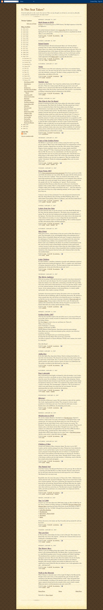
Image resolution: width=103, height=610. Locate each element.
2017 (24, 37)
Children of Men (28, 113)
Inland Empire (27, 84)
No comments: (56, 35)
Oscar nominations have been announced (53, 173)
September (27, 64)
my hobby (64, 159)
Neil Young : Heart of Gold (47, 513)
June (25, 70)
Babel (41, 517)
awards (43, 201)
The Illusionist (68, 418)
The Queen (43, 515)
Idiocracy (26, 109)
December (26, 58)
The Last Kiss (27, 119)
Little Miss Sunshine (45, 510)
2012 (24, 46)
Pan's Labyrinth (27, 108)
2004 (24, 128)
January (26, 80)
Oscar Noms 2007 (28, 94)
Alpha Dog (26, 106)
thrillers (43, 94)
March (26, 76)
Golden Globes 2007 (29, 104)
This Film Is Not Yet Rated (30, 89)
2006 (24, 124)
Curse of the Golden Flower (28, 92)
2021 (24, 29)
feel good (48, 77)
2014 (24, 43)
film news (49, 201)
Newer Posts (41, 591)
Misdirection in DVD (29, 111)
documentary (45, 134)
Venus (25, 85)
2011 (24, 48)
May (25, 72)
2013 (24, 44)
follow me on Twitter (31, 23)
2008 (24, 54)
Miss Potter (26, 98)
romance (57, 494)
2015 (24, 40)
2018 (24, 35)
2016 (24, 39)
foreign (47, 164)
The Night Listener (75, 432)
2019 (24, 33)
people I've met (52, 60)
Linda (25, 133)
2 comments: (56, 76)
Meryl (45, 322)
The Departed (43, 512)
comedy (44, 409)
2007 (24, 56)
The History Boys (28, 121)
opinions (54, 201)
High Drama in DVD (29, 82)
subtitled (53, 164)
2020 (24, 31)
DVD (43, 37)
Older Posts (79, 591)
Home (60, 591)
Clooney (40, 327)
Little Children (27, 100)
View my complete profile (27, 136)
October (26, 62)
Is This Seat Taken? (32, 9)
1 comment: (56, 163)
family (48, 587)
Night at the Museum (29, 122)
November (27, 60)
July (25, 68)
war (56, 164)
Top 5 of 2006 (27, 117)
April (25, 74)
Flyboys (40, 24)
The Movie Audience (29, 102)
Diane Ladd (55, 56)
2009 (24, 52)
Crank (64, 434)
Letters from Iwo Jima (29, 96)
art (42, 60)
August (26, 66)
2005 (24, 126)
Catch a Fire (62, 30)
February (26, 78)
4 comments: (56, 346)
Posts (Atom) (49, 595)
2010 (24, 50)
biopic (43, 255)
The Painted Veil (28, 115)
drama (46, 60)
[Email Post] (61, 35)
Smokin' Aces (27, 87)
